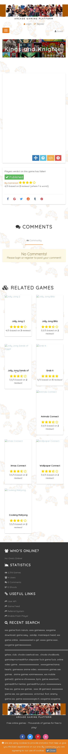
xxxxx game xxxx (49, 640)
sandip (33, 635)
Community (35, 240)
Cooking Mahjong (18, 514)
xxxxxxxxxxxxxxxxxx (29, 664)
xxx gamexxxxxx (24, 693)
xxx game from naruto (16, 630)
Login (28, 24)
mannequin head (47, 635)
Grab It (49, 370)
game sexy (22, 635)
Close (52, 750)
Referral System (15, 611)
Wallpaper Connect (50, 465)
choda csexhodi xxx (28, 654)
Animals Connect (50, 416)
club (14, 654)
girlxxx (8, 654)
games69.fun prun (36, 684)
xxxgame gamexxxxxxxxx (18, 644)
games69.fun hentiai (15, 684)
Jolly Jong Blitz (50, 321)
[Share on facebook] (7, 199)
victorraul (39, 693)
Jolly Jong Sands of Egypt (18, 371)
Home (50, 55)
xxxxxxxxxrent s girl (29, 640)
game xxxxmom (50, 679)
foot (47, 693)
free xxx (9, 689)
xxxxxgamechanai (50, 664)
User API (11, 601)
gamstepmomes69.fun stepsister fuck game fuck (30, 659)
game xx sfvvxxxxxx (25, 679)
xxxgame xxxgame (50, 698)
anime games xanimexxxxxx (28, 674)
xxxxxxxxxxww (53, 684)
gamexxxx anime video (24, 669)
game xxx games (23, 689)
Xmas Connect (18, 465)
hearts (8, 669)
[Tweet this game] (21, 199)
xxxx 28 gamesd (42, 689)
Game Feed (13, 606)
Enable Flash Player (17, 615)
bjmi (38, 679)
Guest (59, 31)
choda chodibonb (49, 654)
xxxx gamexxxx (37, 630)
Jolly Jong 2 (18, 321)
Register (40, 24)
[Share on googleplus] (14, 199)
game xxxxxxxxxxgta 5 (27, 698)
